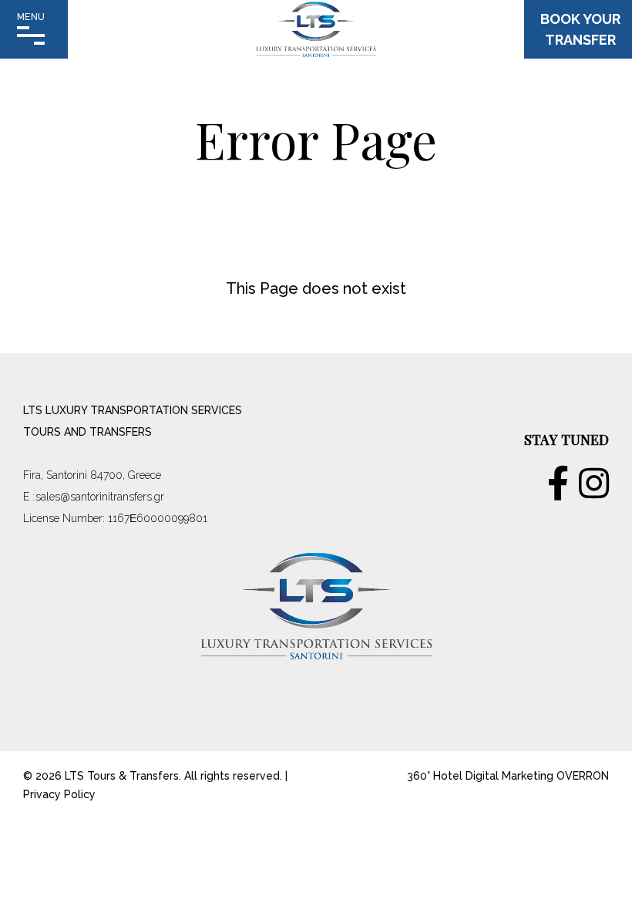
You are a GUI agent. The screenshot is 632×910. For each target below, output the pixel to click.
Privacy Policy (59, 794)
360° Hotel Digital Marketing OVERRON (508, 776)
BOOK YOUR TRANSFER (580, 29)
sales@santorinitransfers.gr (99, 496)
